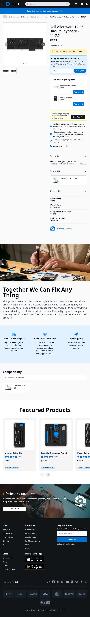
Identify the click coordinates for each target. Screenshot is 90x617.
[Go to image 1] (23, 63)
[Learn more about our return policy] (67, 146)
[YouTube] (67, 581)
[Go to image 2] (26, 63)
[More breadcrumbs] (5, 16)
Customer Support (10, 533)
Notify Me (80, 71)
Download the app (34, 554)
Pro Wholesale (30, 533)
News (27, 548)
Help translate (8, 582)
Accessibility (7, 558)
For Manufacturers (32, 541)
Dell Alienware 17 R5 (39, 17)
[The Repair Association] (85, 581)
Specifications (56, 191)
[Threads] (81, 581)
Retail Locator (30, 537)
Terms (5, 566)
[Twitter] (58, 581)
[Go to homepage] (13, 4)
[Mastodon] (72, 581)
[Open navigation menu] (2, 4)
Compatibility (55, 171)
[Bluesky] (76, 582)
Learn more (14, 509)
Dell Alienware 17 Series (18, 17)
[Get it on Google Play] (34, 567)
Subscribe (72, 539)
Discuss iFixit (8, 537)
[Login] (87, 4)
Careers (6, 541)
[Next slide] (48, 475)
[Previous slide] (42, 475)
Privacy (5, 562)
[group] (6, 44)
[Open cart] (81, 4)
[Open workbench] (76, 4)
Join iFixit (78, 117)
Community (29, 530)
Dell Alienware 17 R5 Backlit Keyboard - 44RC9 (68, 17)
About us (6, 530)
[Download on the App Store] (34, 559)
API (4, 545)
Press (27, 545)
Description (55, 156)
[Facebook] (53, 581)
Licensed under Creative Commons (51, 610)
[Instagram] (62, 581)
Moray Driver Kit (66, 98)
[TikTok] (48, 581)
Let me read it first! (66, 544)
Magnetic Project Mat (68, 86)
